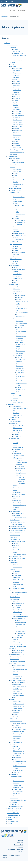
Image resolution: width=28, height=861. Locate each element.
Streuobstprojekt (18, 550)
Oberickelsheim (17, 126)
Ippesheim (16, 103)
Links (14, 282)
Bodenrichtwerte (14, 520)
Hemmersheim (17, 98)
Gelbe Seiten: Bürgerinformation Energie (21, 344)
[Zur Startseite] (11, 5)
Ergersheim (16, 85)
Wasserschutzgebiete (16, 524)
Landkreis (13, 47)
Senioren (12, 699)
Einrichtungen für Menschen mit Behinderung (18, 736)
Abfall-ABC (16, 445)
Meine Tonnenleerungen (19, 494)
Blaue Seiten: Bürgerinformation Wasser (21, 383)
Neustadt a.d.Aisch (18, 124)
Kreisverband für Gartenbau (17, 558)
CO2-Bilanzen (20, 325)
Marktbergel (16, 117)
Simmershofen (17, 135)
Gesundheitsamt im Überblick (18, 800)
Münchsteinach (17, 120)
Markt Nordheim (17, 113)
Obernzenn (16, 128)
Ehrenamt (13, 648)
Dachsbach (16, 77)
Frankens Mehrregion (13, 813)
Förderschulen (17, 575)
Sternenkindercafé (18, 436)
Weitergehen (16, 432)
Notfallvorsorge (17, 415)
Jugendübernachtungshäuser (18, 646)
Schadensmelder (17, 278)
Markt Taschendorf (18, 115)
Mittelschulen (17, 573)
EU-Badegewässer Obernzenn (18, 528)
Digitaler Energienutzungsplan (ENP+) (22, 302)
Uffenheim (16, 143)
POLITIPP (15, 716)
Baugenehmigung (15, 511)
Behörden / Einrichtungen (17, 152)
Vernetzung (16, 772)
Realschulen (16, 577)
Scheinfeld (16, 132)
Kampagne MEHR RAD (19, 269)
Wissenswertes (17, 428)
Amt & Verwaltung (12, 156)
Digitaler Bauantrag (18, 513)
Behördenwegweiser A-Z (14, 821)
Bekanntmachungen (18, 233)
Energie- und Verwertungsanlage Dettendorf (21, 462)
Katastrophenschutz (15, 406)
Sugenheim (16, 137)
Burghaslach (16, 75)
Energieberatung (20, 295)
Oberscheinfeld (17, 130)
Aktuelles (15, 195)
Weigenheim (16, 145)
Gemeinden (13, 66)
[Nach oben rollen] (25, 858)
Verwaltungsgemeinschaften (18, 150)
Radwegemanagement (16, 265)
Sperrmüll (16, 485)
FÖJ (14, 177)
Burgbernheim (17, 73)
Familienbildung (14, 599)
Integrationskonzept (18, 672)
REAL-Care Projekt (18, 770)
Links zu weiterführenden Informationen (17, 676)
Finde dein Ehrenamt (18, 650)
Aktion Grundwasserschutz (17, 530)
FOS (14, 586)
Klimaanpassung (17, 355)
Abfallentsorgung (18, 447)
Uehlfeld (15, 141)
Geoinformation (14, 400)
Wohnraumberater (15, 719)
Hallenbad (16, 160)
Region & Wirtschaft (12, 242)
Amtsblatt (16, 218)
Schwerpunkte (17, 547)
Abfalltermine (17, 453)
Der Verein (16, 545)
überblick (15, 229)
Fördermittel (16, 289)
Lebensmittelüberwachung (17, 522)
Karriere (12, 167)
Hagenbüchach (17, 96)
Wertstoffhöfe (20, 466)
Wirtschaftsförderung (16, 259)
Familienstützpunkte (18, 603)
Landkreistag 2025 (15, 417)
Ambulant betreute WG (19, 729)
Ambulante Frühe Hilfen (19, 764)
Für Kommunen (17, 291)
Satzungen (16, 231)
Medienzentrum (17, 567)
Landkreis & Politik (12, 45)
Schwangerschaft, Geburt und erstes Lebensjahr (21, 625)
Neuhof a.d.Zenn (17, 122)
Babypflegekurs (17, 749)
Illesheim (15, 100)
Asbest (15, 490)
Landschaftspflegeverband (17, 541)
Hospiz (15, 740)
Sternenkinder (14, 423)
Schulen (12, 569)
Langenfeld (16, 107)
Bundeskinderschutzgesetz (17, 661)
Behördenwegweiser (15, 188)
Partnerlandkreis (17, 60)
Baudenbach (16, 70)
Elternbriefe (16, 755)
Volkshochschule (15, 597)
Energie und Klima (15, 284)
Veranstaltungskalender (13, 815)
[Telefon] (2, 1)
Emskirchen (16, 83)
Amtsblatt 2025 (20, 220)
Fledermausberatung (16, 556)
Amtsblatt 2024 (20, 222)
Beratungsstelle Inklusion (17, 654)
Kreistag (12, 62)
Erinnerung (16, 434)
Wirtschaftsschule (18, 580)
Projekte (15, 250)
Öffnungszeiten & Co (15, 158)
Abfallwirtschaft (14, 438)
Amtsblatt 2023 (20, 224)
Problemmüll (17, 492)
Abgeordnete (13, 154)
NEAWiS (15, 714)
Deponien (18, 475)
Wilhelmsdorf (17, 147)
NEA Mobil (13, 560)
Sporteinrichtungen (18, 162)
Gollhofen (16, 92)
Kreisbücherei (14, 562)
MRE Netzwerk (14, 798)
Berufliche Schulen (18, 584)
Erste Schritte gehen (18, 426)
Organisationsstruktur (16, 165)
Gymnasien (16, 582)
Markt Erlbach (17, 111)
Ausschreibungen (18, 239)
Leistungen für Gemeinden (14, 808)
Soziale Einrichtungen (16, 721)
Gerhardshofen (17, 90)
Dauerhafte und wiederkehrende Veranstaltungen (17, 612)
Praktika (15, 175)
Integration (13, 663)
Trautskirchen (17, 139)
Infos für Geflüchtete (13, 811)
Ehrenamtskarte (17, 652)
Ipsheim (15, 105)
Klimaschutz (16, 319)
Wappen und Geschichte (19, 55)
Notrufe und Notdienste (16, 806)
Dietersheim (16, 81)
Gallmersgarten (17, 88)
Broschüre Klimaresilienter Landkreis (20, 359)
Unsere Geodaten (18, 402)
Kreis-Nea (7, 43)
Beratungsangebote (18, 731)
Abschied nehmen (18, 430)
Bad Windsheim (17, 68)
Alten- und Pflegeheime (19, 723)
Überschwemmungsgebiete (17, 526)
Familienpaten (17, 757)
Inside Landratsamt (18, 180)
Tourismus (13, 393)
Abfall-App (16, 443)
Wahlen (12, 64)
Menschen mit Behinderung (17, 680)
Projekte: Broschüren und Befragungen (20, 351)
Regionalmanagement (16, 244)
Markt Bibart (16, 109)
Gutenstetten (16, 94)
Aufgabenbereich (17, 248)
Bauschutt (16, 488)
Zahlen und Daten (18, 53)
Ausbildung (16, 173)
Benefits (15, 182)
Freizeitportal (17, 276)
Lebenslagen (10, 404)
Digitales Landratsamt (13, 817)
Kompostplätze (20, 468)
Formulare (16, 227)
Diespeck (15, 79)
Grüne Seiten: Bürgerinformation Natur (21, 389)
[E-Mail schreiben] (6, 1)
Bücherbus (16, 565)
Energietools (19, 297)
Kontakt (15, 257)
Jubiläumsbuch (17, 58)
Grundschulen (17, 571)
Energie (15, 293)
